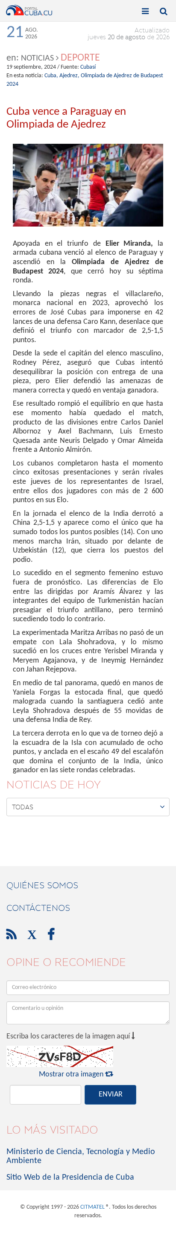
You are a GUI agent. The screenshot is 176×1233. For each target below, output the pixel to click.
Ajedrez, (69, 76)
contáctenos (38, 908)
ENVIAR (111, 1095)
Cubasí (88, 67)
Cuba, (51, 76)
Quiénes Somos (42, 885)
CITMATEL (92, 1207)
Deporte (80, 58)
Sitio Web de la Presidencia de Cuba (70, 1177)
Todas (88, 807)
